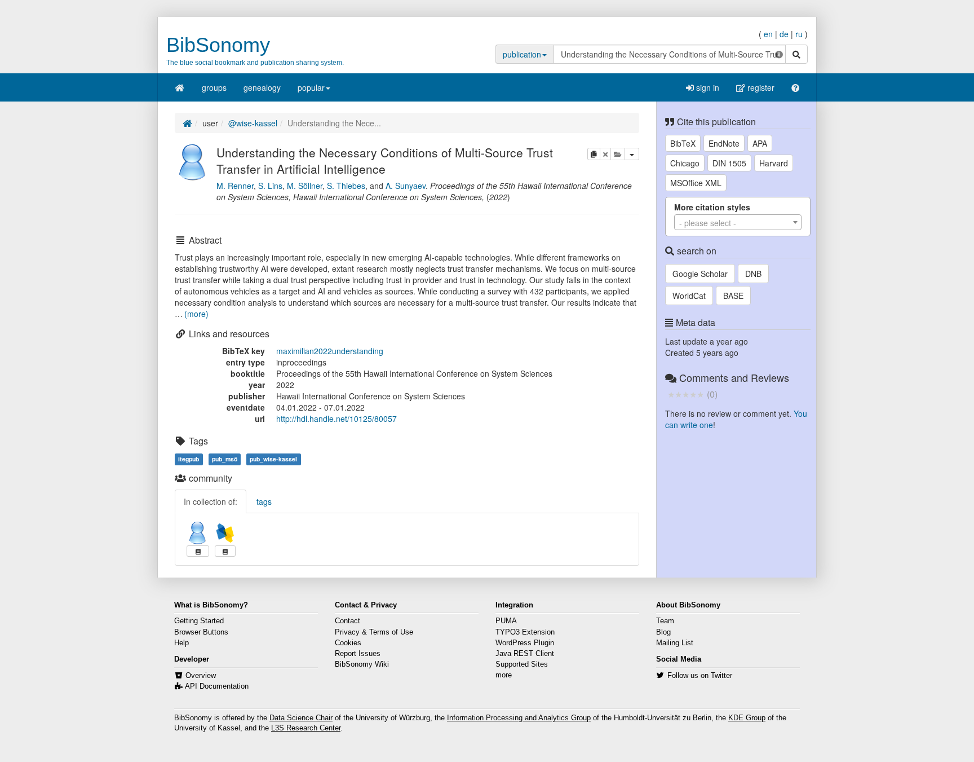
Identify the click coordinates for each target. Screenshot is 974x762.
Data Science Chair (301, 718)
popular (311, 87)
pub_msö (224, 459)
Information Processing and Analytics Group (519, 718)
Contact (347, 621)
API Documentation (217, 686)
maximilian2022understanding (329, 350)
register (759, 87)
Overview (200, 676)
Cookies (348, 643)
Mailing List (674, 643)
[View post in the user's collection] (198, 551)
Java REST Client (524, 654)
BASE (733, 295)
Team (665, 621)
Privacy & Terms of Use (374, 632)
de (784, 33)
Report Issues (357, 654)
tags (264, 501)
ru (799, 33)
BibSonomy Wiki (362, 664)
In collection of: (210, 501)
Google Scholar (700, 273)
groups (214, 87)
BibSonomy (218, 44)
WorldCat (689, 295)
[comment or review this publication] (685, 393)
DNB (753, 273)
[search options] (779, 54)
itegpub (188, 459)
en (768, 33)
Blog (663, 632)
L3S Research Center (305, 728)
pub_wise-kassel (273, 459)
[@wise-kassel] (193, 160)
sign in (706, 87)
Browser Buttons (201, 632)
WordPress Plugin (524, 643)
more (503, 675)
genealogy (262, 87)
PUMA (506, 621)
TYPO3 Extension (525, 632)
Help (181, 643)
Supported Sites (521, 664)
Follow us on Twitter (699, 676)
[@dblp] (225, 533)
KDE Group (746, 718)
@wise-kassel (252, 123)
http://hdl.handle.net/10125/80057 (336, 418)
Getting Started (199, 621)
